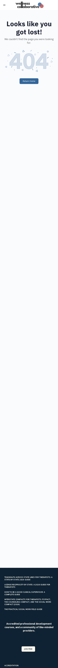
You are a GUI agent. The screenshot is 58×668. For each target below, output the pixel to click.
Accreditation (11, 665)
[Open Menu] (4, 4)
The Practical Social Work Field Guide (23, 609)
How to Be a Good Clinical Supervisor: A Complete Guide (24, 593)
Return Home (29, 81)
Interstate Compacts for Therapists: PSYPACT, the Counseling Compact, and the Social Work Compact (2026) (27, 602)
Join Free (28, 649)
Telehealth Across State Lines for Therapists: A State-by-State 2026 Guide (28, 578)
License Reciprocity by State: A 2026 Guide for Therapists (27, 585)
